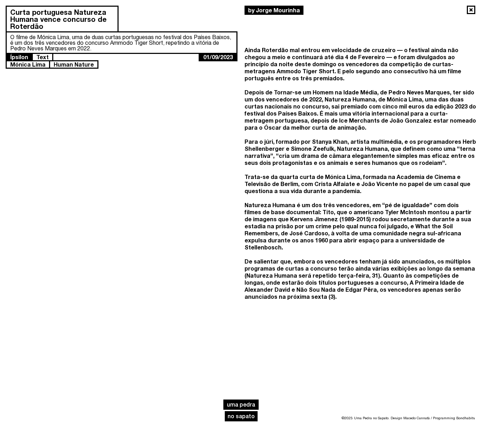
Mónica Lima (28, 64)
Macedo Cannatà (416, 418)
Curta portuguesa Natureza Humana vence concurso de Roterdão (58, 19)
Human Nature (74, 64)
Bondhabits (465, 418)
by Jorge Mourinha (274, 10)
